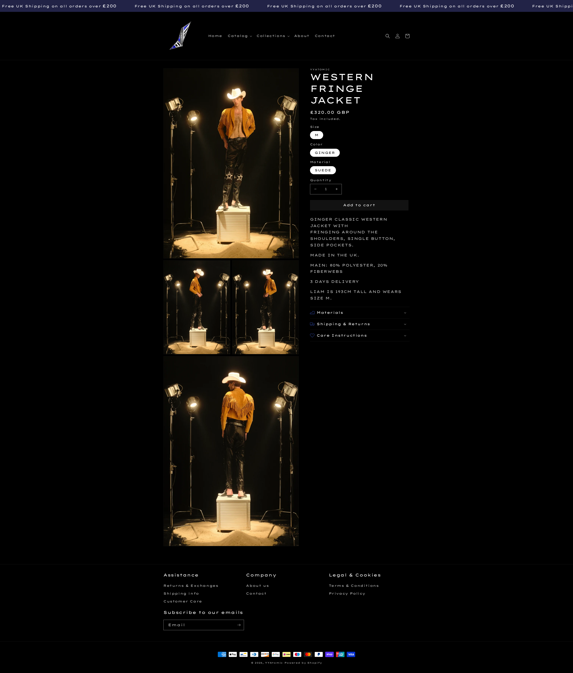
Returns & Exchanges (190, 586)
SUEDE (323, 170)
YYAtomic (274, 662)
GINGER (325, 153)
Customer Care (182, 601)
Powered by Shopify (303, 662)
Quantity (320, 180)
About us (257, 586)
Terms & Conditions (354, 586)
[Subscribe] (239, 625)
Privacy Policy (347, 593)
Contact (256, 593)
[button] (239, 36)
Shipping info (181, 593)
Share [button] (322, 347)
